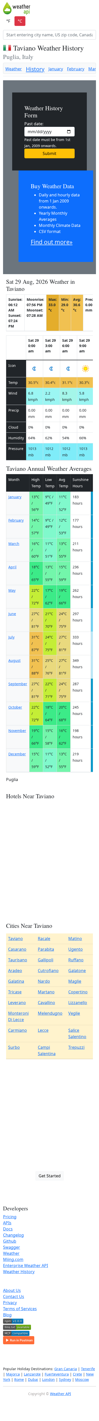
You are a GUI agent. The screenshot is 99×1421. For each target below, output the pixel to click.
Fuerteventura (57, 1374)
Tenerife (88, 1368)
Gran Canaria (65, 1368)
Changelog (13, 1235)
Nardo (44, 981)
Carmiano (17, 1030)
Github (9, 1241)
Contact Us (13, 1296)
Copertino (78, 992)
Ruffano (76, 960)
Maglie (74, 981)
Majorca (13, 1374)
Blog (7, 1315)
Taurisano (17, 960)
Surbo (14, 1047)
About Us (12, 1290)
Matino (75, 938)
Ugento (75, 949)
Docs (8, 1229)
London (48, 1379)
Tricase (15, 992)
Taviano (15, 938)
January (55, 69)
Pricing (9, 1217)
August (14, 660)
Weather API (60, 1393)
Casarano (17, 949)
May (11, 590)
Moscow (82, 1379)
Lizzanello (77, 1002)
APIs (7, 1223)
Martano (46, 992)
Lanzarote (32, 1374)
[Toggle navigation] (92, 8)
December (17, 754)
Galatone (77, 970)
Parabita (46, 949)
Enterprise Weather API (25, 1265)
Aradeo (15, 970)
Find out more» (52, 242)
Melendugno (50, 1013)
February (75, 69)
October (15, 707)
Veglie (74, 1013)
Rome (19, 1379)
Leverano (17, 1002)
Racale (44, 938)
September (17, 683)
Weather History (19, 1271)
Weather (13, 69)
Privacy (10, 1302)
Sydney (65, 1379)
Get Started (50, 1176)
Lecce (43, 1030)
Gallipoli (45, 960)
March (13, 543)
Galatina (16, 981)
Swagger (11, 1247)
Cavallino (46, 1002)
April (12, 567)
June (12, 613)
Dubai (33, 1379)
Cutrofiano (48, 970)
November (17, 730)
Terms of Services (20, 1308)
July (11, 637)
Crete (77, 1374)
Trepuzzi (76, 1047)
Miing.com (13, 1259)
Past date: (33, 124)
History (35, 69)
